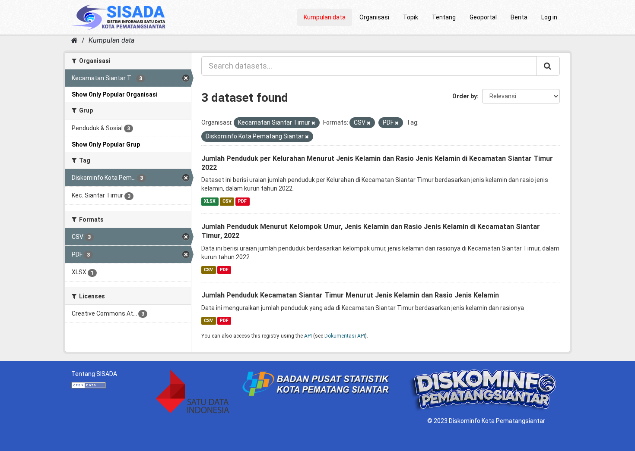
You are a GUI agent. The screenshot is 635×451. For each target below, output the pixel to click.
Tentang (444, 17)
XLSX (210, 201)
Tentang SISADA (94, 373)
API (308, 336)
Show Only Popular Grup (106, 144)
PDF (242, 201)
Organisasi (374, 17)
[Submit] (548, 66)
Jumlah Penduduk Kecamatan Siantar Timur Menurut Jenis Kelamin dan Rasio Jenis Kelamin (350, 295)
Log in (549, 17)
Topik (410, 17)
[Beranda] (74, 40)
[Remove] (313, 123)
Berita (519, 17)
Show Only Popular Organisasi (115, 94)
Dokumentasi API (344, 336)
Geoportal (483, 17)
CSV (227, 201)
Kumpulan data (325, 17)
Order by (464, 96)
